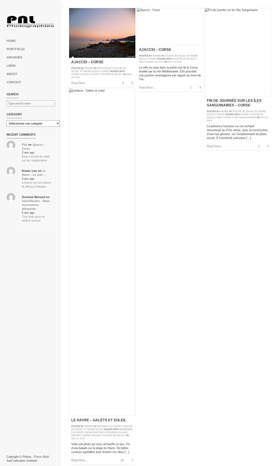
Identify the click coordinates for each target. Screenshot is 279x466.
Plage (95, 74)
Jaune (86, 435)
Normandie (126, 429)
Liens (11, 65)
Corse (105, 71)
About (12, 74)
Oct (262, 117)
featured (111, 432)
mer (141, 62)
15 (174, 62)
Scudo (85, 74)
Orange (76, 435)
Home (11, 41)
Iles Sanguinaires (244, 117)
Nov (129, 74)
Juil (73, 438)
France (96, 435)
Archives (14, 57)
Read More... (79, 83)
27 (267, 117)
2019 (77, 77)
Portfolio (16, 49)
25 (72, 77)
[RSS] (30, 6)
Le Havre (115, 426)
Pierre (89, 68)
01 (78, 438)
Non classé (104, 68)
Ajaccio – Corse (87, 62)
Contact (14, 82)
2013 (82, 438)
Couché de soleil (111, 74)
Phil (24, 144)
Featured (102, 426)
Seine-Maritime (94, 432)
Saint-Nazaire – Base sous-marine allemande (35, 204)
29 (122, 460)
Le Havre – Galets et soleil (98, 420)
